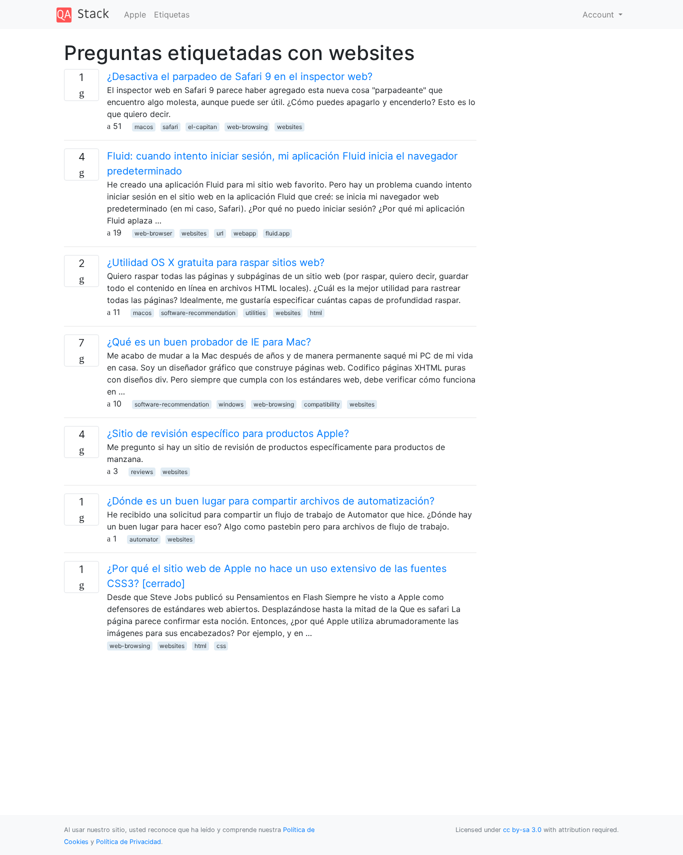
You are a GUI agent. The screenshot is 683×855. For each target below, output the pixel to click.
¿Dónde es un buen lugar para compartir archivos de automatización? (270, 501)
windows (231, 404)
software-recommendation (198, 312)
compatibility (322, 404)
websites (289, 126)
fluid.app (278, 233)
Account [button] (599, 15)
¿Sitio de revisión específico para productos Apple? (228, 434)
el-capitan (202, 126)
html (316, 312)
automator (144, 539)
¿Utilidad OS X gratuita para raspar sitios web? (215, 262)
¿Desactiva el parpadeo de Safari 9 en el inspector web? (239, 76)
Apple (135, 15)
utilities (256, 312)
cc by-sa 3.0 (522, 830)
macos (143, 126)
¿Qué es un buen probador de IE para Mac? (209, 342)
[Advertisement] (270, 721)
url (220, 233)
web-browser (153, 233)
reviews (142, 472)
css (221, 646)
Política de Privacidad (128, 842)
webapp (245, 233)
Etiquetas (172, 15)
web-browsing (247, 126)
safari (170, 126)
